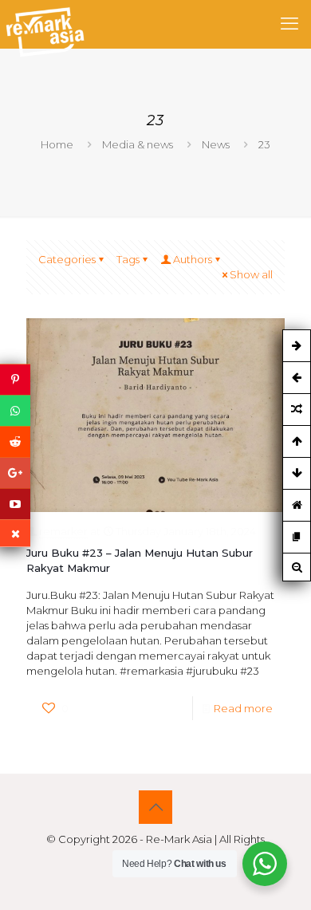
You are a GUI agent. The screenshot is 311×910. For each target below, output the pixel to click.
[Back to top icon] (155, 807)
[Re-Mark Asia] (45, 24)
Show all (251, 274)
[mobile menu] (289, 23)
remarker (63, 531)
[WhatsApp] (15, 410)
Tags (128, 259)
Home (57, 144)
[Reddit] (15, 441)
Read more (243, 708)
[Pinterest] (15, 379)
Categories (67, 259)
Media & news (137, 144)
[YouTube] (15, 503)
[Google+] (15, 472)
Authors (192, 259)
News (216, 144)
